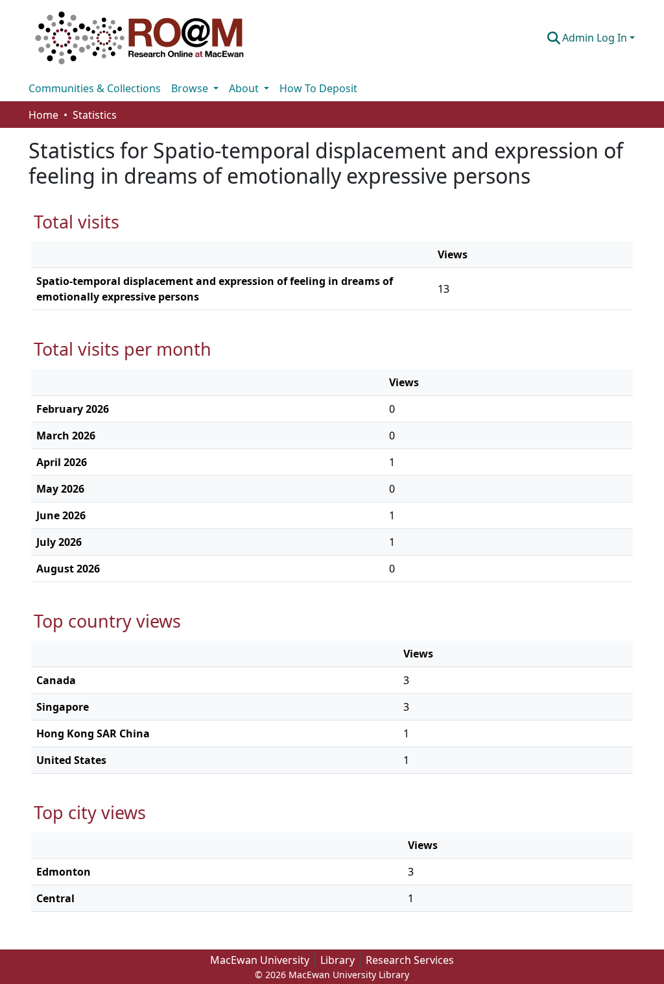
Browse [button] (191, 88)
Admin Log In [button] (596, 38)
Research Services (410, 960)
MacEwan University (259, 960)
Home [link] (43, 115)
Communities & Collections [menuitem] (95, 88)
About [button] (245, 88)
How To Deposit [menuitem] (318, 88)
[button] (139, 37)
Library (337, 960)
